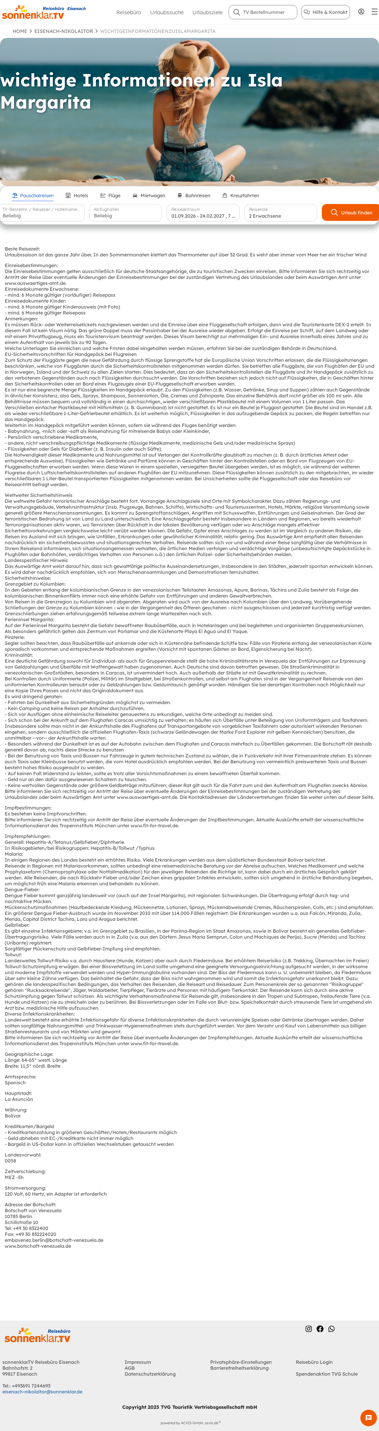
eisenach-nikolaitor (63, 31)
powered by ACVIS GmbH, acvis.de (189, 1423)
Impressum (138, 1362)
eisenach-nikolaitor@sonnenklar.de (42, 1392)
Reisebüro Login (314, 1362)
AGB (130, 1368)
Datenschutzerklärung (150, 1374)
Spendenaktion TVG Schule (327, 1374)
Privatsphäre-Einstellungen (241, 1362)
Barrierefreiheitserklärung (239, 1368)
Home (20, 31)
